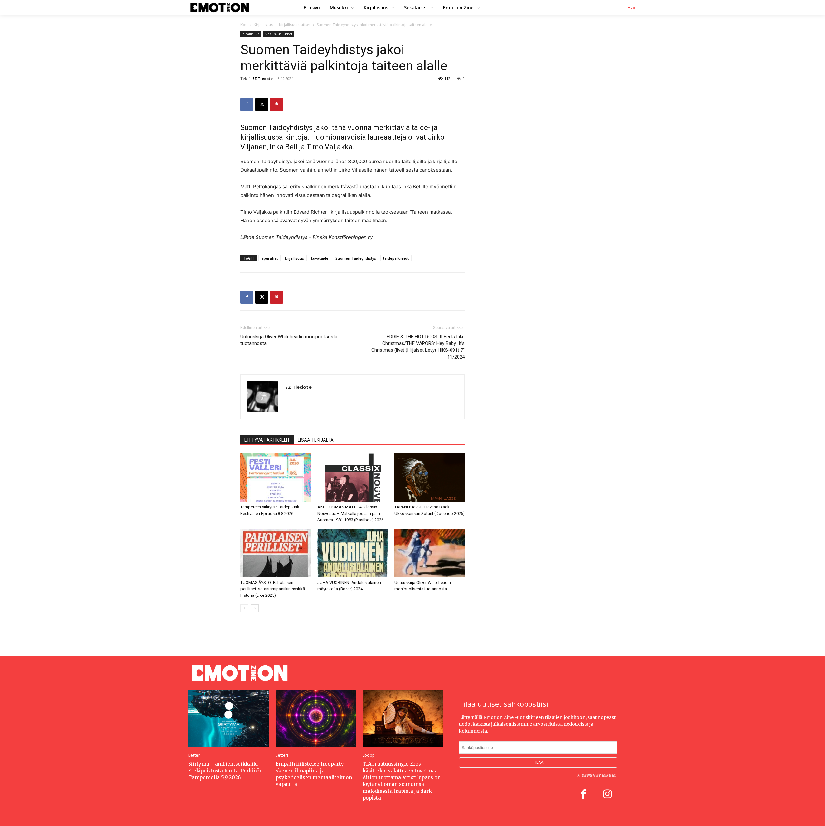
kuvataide (319, 258)
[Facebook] (246, 104)
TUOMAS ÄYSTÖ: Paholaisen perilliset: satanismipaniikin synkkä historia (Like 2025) (272, 589)
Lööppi (369, 755)
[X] (261, 104)
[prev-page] (244, 608)
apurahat (269, 258)
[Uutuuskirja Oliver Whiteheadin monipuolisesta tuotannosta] (429, 553)
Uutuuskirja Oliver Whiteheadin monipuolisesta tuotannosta (288, 340)
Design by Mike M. (599, 775)
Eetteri (194, 755)
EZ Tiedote (262, 78)
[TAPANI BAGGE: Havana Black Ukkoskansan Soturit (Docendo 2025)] (429, 477)
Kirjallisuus (263, 24)
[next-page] (255, 608)
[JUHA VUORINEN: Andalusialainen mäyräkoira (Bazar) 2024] (352, 553)
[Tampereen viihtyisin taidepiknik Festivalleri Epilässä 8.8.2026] (275, 477)
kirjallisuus (294, 258)
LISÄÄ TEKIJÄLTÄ (316, 440)
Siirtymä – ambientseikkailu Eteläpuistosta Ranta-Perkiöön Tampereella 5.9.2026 (225, 771)
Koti (244, 24)
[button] (632, 8)
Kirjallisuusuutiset (295, 24)
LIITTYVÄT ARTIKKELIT (267, 440)
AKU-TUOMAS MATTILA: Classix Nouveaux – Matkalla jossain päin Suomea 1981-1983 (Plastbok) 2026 (350, 513)
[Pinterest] (276, 104)
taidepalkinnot (396, 258)
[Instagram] (607, 794)
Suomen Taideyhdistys (355, 258)
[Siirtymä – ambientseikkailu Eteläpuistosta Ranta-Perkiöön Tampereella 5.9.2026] (228, 718)
